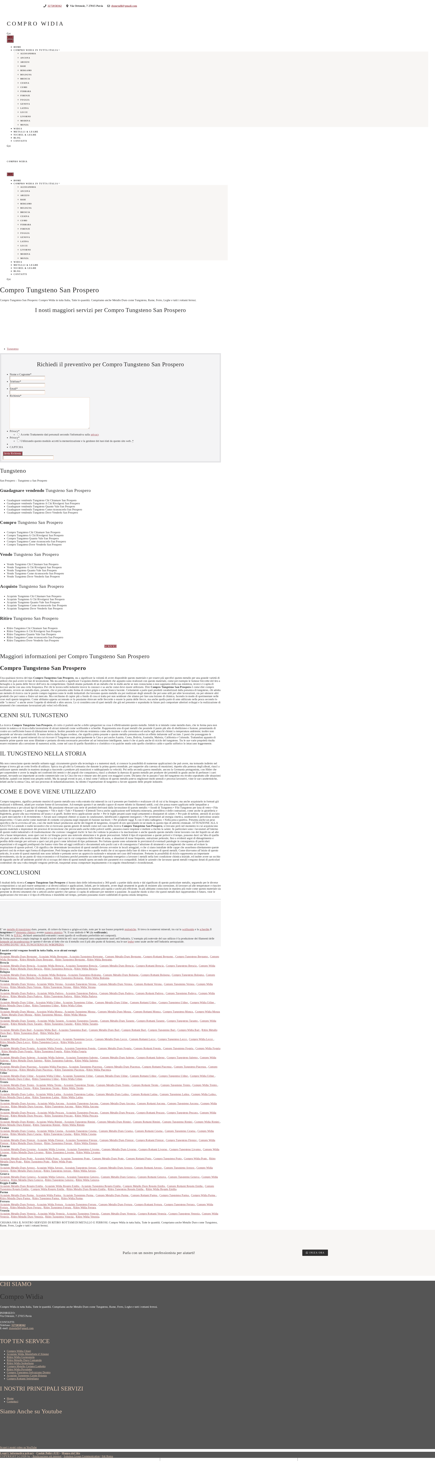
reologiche (130, 929)
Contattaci (12, 1401)
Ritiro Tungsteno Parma (46, 1198)
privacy (95, 434)
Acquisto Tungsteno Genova (83, 1176)
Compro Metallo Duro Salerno (117, 1057)
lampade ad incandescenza (15, 941)
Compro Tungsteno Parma (174, 1195)
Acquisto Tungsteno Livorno (83, 1149)
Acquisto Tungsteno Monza (80, 1011)
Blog (17, 138)
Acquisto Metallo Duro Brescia (18, 965)
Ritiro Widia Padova (85, 996)
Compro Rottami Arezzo (148, 1167)
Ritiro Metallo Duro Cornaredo (24, 1360)
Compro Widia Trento (205, 1085)
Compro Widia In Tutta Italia (36, 50)
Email (14, 388)
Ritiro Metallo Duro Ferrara (26, 1207)
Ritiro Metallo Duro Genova (27, 1180)
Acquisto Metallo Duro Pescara (18, 1112)
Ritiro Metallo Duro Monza (17, 1014)
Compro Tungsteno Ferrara (179, 1204)
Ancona (25, 58)
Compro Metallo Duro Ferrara (116, 1204)
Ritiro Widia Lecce (71, 1042)
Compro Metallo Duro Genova (118, 1176)
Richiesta (15, 395)
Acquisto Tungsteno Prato (76, 1158)
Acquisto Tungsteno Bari (72, 1030)
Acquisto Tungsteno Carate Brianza (27, 1375)
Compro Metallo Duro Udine (111, 1002)
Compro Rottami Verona (148, 984)
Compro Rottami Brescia (150, 965)
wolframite (188, 929)
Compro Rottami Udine (143, 1002)
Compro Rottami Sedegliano (23, 1378)
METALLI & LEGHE (26, 132)
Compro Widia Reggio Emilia (48, 1189)
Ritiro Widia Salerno (86, 1060)
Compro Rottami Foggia (148, 1048)
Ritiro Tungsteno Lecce (45, 1042)
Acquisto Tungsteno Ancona (82, 1103)
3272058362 (18, 1325)
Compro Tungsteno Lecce (172, 1039)
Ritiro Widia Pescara (86, 1115)
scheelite (204, 929)
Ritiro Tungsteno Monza (48, 1014)
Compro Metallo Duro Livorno (119, 1149)
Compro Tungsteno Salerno (182, 1057)
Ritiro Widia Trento (72, 1088)
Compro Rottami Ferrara (148, 1204)
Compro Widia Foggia (207, 1048)
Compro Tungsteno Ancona (183, 1103)
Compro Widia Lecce (201, 1039)
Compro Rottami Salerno (150, 1057)
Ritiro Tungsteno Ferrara (58, 1207)
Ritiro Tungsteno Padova (58, 996)
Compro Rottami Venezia (152, 1213)
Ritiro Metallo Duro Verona (26, 987)
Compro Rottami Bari (133, 1030)
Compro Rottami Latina (144, 1094)
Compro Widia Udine (202, 1002)
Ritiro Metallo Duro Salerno (27, 1060)
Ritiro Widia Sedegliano (20, 1363)
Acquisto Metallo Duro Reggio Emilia (22, 1186)
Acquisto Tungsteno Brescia (82, 965)
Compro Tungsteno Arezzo (179, 1167)
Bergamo (26, 70)
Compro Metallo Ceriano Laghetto (26, 1366)
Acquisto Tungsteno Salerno (82, 1057)
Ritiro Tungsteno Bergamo (70, 959)
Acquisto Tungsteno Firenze (82, 1140)
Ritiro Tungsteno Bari (26, 1033)
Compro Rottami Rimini (147, 1121)
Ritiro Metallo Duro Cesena (26, 1134)
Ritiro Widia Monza (75, 1014)
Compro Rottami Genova (152, 1176)
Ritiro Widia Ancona (87, 1106)
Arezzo (25, 62)
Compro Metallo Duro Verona (115, 984)
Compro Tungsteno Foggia (178, 1048)
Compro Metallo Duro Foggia (115, 1048)
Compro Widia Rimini (207, 1121)
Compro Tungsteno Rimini (177, 1121)
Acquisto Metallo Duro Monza (17, 1011)
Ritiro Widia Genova (87, 1180)
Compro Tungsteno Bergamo (191, 956)
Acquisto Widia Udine (49, 1002)
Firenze (25, 96)
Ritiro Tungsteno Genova (59, 1180)
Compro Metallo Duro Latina (112, 1094)
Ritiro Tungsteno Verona (57, 987)
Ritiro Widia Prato (62, 1161)
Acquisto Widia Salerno (51, 1057)
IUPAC (18, 935)
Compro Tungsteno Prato (167, 1158)
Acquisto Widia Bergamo (53, 956)
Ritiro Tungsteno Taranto (59, 1023)
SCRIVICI (110, 646)
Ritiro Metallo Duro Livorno (27, 1152)
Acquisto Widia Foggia (50, 1048)
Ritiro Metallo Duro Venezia (27, 1216)
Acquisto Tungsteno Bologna (85, 974)
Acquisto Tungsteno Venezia (83, 1213)
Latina (24, 108)
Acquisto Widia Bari (45, 1030)
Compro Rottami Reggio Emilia (185, 1186)
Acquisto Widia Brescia (50, 965)
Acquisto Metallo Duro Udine (17, 1002)
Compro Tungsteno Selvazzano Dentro (28, 1372)
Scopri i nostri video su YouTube (18, 1447)
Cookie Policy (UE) (47, 1453)
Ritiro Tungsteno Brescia (58, 968)
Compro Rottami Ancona (151, 1103)
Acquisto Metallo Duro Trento (17, 1085)
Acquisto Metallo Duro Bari (16, 1030)
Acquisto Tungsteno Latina (78, 1094)
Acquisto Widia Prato (47, 1158)
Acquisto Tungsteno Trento (79, 1085)
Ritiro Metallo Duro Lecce (15, 1042)
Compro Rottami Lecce (142, 1039)
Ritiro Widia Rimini (73, 1124)
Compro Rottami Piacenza (157, 1066)
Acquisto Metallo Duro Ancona (18, 1103)
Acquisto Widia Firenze (50, 1140)
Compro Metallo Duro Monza (115, 1011)
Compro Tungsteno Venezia (184, 1213)
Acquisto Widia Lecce (48, 1039)
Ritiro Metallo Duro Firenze (27, 1143)
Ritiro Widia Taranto (86, 1023)
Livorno (25, 116)
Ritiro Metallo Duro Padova (27, 996)
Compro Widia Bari (188, 1030)
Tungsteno (13, 348)
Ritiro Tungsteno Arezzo (58, 1170)
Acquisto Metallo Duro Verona (17, 984)
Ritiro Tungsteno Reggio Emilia (126, 1189)
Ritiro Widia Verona (84, 987)
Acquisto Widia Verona (50, 984)
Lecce (24, 112)
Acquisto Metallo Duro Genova (18, 1176)
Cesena (24, 83)
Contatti (20, 141)
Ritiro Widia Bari (49, 1033)
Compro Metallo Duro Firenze (117, 1140)
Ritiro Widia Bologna (97, 978)
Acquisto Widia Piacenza (53, 1066)
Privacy (15, 431)
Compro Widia (35, 23)
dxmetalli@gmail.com (124, 5)
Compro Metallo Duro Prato (108, 1158)
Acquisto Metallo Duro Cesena (18, 1131)
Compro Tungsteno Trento (176, 1085)
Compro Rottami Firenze (150, 1140)
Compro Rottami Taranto (150, 1020)
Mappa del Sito (71, 1453)
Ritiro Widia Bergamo (99, 959)
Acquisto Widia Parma (49, 1195)
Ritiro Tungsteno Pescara (59, 1115)
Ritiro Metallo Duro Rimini (15, 1124)
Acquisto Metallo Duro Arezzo (17, 1167)
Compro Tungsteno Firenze (181, 1140)
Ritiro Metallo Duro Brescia (27, 968)
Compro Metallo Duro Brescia (117, 965)
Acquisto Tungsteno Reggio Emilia (101, 1186)
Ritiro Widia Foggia (75, 1051)
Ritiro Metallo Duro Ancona (27, 1106)
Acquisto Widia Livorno (52, 1149)
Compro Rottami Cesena (149, 1131)
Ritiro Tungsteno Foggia (48, 1051)
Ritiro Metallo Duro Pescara (27, 1115)
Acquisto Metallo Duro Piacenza (18, 1066)
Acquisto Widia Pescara (51, 1112)
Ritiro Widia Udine (71, 1005)
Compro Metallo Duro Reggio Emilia (144, 1186)
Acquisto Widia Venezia (51, 1213)
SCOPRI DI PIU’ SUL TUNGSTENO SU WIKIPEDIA (32, 944)
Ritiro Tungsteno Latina (46, 1097)
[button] (9, 34)
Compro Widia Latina (203, 1094)
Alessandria (28, 54)
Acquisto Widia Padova (50, 993)
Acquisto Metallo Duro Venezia (18, 1213)
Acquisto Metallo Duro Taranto (18, 1020)
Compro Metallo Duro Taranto (117, 1020)
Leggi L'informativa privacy (17, 1453)
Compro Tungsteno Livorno (185, 1149)
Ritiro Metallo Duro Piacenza (36, 1069)
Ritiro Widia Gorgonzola (20, 1357)
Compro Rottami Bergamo (158, 956)
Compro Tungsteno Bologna (188, 974)
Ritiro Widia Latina (72, 1097)
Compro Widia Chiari (19, 1351)
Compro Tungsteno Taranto (182, 1020)
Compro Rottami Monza (147, 1011)
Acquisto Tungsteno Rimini (80, 1121)
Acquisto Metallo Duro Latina (17, 1094)
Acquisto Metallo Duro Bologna (18, 974)
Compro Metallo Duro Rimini (114, 1121)
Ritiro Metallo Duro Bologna (35, 978)
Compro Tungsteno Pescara (182, 1112)
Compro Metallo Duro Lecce (111, 1039)
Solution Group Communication (82, 1456)
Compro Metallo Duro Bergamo (123, 956)
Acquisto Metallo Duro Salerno (18, 1057)
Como (23, 87)
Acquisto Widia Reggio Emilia (62, 1186)
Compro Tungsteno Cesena (180, 1131)
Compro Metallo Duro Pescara (117, 1112)
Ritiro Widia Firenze (85, 1143)
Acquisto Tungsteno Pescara (82, 1112)
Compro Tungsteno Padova (181, 993)
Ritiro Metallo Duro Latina (15, 1097)
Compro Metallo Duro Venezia (118, 1213)
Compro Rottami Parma (144, 1195)
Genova (25, 104)
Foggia (25, 100)
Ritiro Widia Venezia (87, 1216)
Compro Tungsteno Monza (178, 1011)
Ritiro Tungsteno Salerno (59, 1060)
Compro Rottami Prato (139, 1158)
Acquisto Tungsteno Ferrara (81, 1204)
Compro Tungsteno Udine (173, 1002)
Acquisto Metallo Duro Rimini (17, 1121)
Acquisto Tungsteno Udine (78, 1002)
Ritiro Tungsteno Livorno (60, 1152)
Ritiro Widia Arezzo (84, 1170)
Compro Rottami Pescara (150, 1112)
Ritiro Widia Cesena (85, 1134)
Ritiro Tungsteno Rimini (47, 1124)
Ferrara (25, 91)
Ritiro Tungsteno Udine (45, 1005)
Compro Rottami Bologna (155, 974)
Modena (25, 121)
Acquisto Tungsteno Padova (82, 993)
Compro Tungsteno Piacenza (190, 1066)
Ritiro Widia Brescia (85, 968)
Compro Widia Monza (207, 1011)
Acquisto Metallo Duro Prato (16, 1158)
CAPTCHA (16, 447)
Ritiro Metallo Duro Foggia (17, 1051)
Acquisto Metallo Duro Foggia (17, 1048)
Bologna (26, 75)
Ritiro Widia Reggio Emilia (161, 1189)
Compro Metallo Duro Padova (116, 993)
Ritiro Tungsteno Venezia (59, 1216)
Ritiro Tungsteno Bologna (69, 978)
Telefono (15, 381)
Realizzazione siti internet (47, 1456)
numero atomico (54, 932)
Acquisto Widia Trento (49, 1085)
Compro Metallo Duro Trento (113, 1085)
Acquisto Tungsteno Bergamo (86, 956)
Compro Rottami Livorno (153, 1149)
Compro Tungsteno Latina (175, 1094)
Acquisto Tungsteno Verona (81, 984)
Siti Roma (107, 1456)
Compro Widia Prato (196, 1158)
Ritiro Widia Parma (72, 1198)
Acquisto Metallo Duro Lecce (17, 1039)
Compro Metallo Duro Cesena (116, 1131)
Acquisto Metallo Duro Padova (18, 993)
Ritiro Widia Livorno (88, 1152)
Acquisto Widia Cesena (50, 1131)
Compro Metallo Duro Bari (104, 1030)
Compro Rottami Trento (145, 1085)
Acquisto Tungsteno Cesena (81, 1131)
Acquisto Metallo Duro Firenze (18, 1140)
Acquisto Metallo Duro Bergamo (19, 956)
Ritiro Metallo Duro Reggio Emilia (86, 1189)
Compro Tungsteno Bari (162, 1030)
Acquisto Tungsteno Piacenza (86, 1066)
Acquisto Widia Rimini (49, 1121)
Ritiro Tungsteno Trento (46, 1088)
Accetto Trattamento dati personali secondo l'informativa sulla (60, 434)
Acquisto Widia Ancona (51, 1103)
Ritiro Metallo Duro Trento (15, 1088)
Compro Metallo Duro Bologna (121, 974)
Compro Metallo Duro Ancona (118, 1103)
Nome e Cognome (21, 374)
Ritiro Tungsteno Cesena (58, 1134)
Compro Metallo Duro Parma (112, 1195)
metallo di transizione (19, 929)
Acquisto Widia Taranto (51, 1020)
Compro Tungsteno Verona (179, 984)
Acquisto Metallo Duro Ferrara (18, 1204)
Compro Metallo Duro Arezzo (115, 1167)
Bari (23, 66)
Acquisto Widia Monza (50, 1011)
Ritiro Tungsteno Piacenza (70, 1069)
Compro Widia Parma (203, 1195)
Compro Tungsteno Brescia (181, 965)
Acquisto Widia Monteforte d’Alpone (28, 1354)
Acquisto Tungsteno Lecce (77, 1039)
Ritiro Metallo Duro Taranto (27, 1023)
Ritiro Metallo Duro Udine (15, 1005)
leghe (131, 941)
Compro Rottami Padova (150, 993)
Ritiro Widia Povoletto (19, 1369)
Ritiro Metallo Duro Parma (15, 1198)
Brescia (25, 79)
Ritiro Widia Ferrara (84, 1207)
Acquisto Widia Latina (49, 1094)
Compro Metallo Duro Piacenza (122, 1066)
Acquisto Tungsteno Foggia (80, 1048)
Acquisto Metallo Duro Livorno (18, 1149)
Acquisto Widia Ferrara (50, 1204)
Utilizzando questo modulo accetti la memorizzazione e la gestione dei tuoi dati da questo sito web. (77, 441)
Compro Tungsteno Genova (184, 1176)
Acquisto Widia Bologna (52, 974)
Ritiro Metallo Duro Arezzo (26, 1170)
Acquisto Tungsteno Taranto (82, 1020)
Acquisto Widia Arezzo (50, 1167)
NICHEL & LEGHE (25, 135)
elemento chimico (26, 932)
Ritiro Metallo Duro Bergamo (37, 959)
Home (17, 47)
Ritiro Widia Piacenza (98, 1069)
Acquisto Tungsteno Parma (78, 1195)
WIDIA (18, 129)
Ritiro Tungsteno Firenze (58, 1143)
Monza (24, 125)
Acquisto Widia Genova (51, 1176)
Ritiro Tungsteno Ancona (59, 1106)
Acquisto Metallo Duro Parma (17, 1195)
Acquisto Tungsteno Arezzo (81, 1167)
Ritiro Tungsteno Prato (37, 1161)
